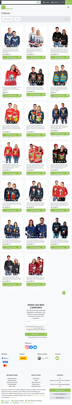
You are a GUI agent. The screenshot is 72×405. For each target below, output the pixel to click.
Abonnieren (35, 334)
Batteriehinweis (36, 386)
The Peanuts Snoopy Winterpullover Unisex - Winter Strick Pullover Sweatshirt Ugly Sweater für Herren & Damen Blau (11, 241)
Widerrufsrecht (36, 382)
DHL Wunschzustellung (35, 400)
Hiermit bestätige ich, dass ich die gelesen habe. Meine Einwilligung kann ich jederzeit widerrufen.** (36, 328)
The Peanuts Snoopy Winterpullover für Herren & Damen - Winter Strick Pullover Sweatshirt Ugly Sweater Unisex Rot (59, 204)
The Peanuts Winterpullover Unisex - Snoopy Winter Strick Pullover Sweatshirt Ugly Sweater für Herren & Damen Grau (11, 278)
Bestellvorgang (12, 378)
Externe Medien (19, 400)
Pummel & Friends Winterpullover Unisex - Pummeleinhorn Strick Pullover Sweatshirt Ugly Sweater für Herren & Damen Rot (11, 89)
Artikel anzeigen (11, 57)
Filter (67, 19)
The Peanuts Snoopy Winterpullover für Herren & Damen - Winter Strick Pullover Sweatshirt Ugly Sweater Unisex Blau (35, 204)
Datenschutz (36, 384)
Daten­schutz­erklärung (38, 395)
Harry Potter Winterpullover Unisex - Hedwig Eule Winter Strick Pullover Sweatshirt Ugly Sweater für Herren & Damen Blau (11, 50)
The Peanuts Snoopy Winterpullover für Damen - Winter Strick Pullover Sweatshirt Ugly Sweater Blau (11, 204)
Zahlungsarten (12, 380)
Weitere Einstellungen (27, 402)
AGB (36, 380)
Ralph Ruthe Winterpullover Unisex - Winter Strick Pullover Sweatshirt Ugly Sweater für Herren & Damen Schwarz (35, 88)
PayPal (6, 402)
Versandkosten (16, 59)
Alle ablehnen (60, 397)
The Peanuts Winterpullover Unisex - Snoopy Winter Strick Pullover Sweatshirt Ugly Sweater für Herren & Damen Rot (35, 278)
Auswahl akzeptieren (60, 394)
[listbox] (12, 36)
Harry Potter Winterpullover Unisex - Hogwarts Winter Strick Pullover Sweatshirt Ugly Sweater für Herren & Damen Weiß (35, 50)
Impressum (36, 378)
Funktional (16, 402)
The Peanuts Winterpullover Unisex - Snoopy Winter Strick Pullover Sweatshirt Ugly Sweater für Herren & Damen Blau (35, 241)
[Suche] (38, 2)
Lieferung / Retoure (12, 382)
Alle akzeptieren (60, 390)
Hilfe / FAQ (12, 386)
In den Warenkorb (11, 95)
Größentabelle (12, 384)
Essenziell (7, 400)
